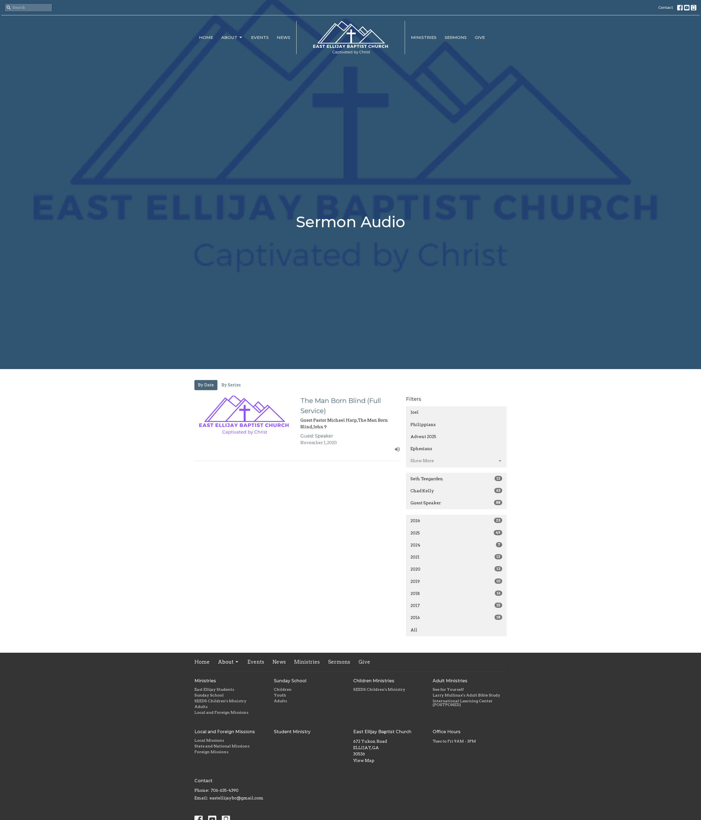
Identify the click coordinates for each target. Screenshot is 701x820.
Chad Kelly (455, 490)
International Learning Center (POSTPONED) (463, 703)
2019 (455, 581)
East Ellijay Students (214, 689)
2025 (455, 533)
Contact (665, 7)
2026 (455, 520)
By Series (231, 384)
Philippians (423, 424)
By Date (206, 384)
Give (480, 37)
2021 (455, 557)
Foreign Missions (211, 752)
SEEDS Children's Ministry (220, 701)
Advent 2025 (423, 436)
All (413, 630)
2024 (455, 545)
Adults (201, 706)
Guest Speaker (455, 502)
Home (206, 37)
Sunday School (209, 695)
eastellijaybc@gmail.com (236, 798)
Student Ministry (292, 731)
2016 (455, 617)
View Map (363, 760)
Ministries (423, 37)
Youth (280, 695)
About (229, 37)
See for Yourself (448, 689)
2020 (455, 569)
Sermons (456, 37)
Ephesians (421, 448)
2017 (455, 605)
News (283, 37)
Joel (414, 412)
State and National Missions (221, 746)
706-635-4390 (225, 790)
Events (260, 37)
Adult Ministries (450, 680)
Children (283, 689)
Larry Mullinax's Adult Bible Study (466, 695)
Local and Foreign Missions (221, 712)
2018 (455, 593)
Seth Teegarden (455, 478)
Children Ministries (373, 680)
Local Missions (209, 740)
